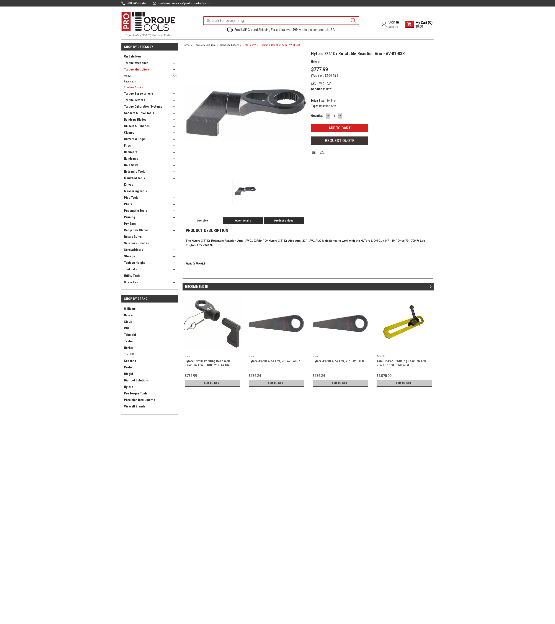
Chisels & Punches (137, 126)
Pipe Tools (131, 198)
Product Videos (283, 220)
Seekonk (130, 361)
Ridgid (128, 374)
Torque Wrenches (136, 63)
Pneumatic (130, 81)
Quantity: (317, 115)
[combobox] (281, 20)
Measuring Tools (135, 191)
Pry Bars (130, 224)
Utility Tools (132, 276)
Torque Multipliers (137, 69)
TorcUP (129, 354)
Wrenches (131, 282)
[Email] (313, 152)
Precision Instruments (139, 400)
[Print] (322, 152)
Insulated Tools (134, 178)
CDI (126, 328)
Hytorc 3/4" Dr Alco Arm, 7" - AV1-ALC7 (274, 361)
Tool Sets (130, 269)
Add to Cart (212, 383)
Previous (427, 286)
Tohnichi (130, 335)
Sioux (128, 322)
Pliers (128, 204)
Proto (128, 367)
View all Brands (134, 406)
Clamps (129, 133)
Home (186, 45)
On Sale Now (132, 56)
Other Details (243, 220)
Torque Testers (134, 100)
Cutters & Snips (134, 139)
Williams (129, 309)
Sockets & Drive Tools (139, 113)
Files (127, 146)
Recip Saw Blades (136, 230)
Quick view (404, 349)
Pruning (129, 217)
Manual (128, 75)
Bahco (128, 315)
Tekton (129, 341)
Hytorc (128, 387)
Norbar (129, 348)
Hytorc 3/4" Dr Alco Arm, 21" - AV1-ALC (338, 361)
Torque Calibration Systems (143, 106)
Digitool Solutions (136, 380)
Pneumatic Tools (135, 211)
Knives (128, 185)
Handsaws (131, 159)
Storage (129, 256)
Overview (202, 220)
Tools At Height (134, 263)
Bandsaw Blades (135, 120)
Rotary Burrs (133, 237)
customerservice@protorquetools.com (184, 3)
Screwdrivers (133, 250)
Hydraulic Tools (134, 172)
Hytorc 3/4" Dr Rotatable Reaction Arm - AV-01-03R (271, 45)
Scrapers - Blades (136, 243)
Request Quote (339, 140)
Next (431, 286)
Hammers (130, 152)
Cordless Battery (133, 87)
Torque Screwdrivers (138, 93)
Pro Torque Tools (135, 393)
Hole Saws (131, 165)
